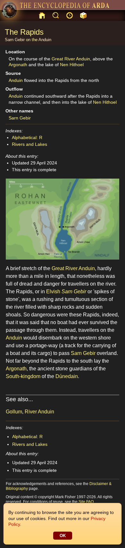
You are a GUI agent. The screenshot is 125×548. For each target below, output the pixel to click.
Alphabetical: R (27, 137)
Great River (63, 58)
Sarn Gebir (15, 39)
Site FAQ (86, 501)
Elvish (53, 291)
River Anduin (39, 411)
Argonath (18, 64)
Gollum (14, 411)
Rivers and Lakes (29, 144)
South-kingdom (23, 376)
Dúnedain (66, 376)
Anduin (44, 39)
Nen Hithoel (72, 64)
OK (63, 535)
